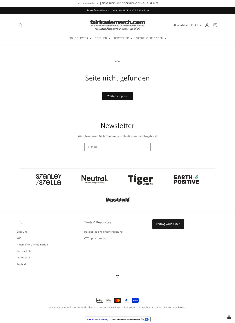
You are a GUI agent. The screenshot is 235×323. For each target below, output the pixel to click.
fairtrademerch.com (66, 307)
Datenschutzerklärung (175, 307)
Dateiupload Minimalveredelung (103, 231)
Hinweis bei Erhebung (97, 319)
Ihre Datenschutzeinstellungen (126, 319)
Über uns (22, 231)
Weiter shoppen (117, 96)
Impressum (23, 257)
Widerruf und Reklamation (32, 244)
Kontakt (21, 264)
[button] (21, 25)
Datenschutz (24, 251)
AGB (19, 238)
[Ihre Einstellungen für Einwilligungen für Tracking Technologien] (229, 317)
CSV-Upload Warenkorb (98, 238)
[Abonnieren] (146, 147)
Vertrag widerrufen (168, 224)
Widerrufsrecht (146, 307)
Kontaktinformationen (110, 307)
